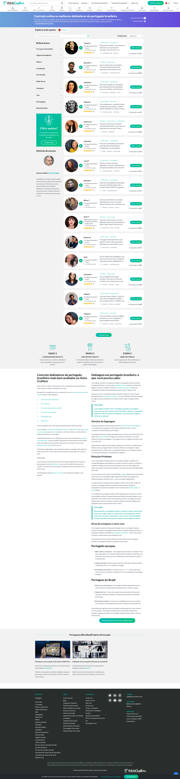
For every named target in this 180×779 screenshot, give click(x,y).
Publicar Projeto (155, 3)
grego (136, 487)
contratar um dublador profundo (57, 429)
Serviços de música (41, 747)
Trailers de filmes (111, 10)
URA (70, 10)
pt (169, 3)
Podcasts (99, 10)
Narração (61, 10)
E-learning (52, 10)
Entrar (176, 3)
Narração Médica (40, 727)
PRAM (37, 719)
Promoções (25, 10)
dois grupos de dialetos (121, 533)
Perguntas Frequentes (119, 3)
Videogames (39, 714)
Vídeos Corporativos (39, 10)
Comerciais (38, 702)
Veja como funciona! (137, 18)
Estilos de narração (69, 723)
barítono (75, 429)
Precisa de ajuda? (137, 21)
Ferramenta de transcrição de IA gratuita (47, 752)
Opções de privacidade (93, 716)
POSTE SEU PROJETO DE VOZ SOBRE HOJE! (117, 620)
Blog (64, 700)
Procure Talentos (13, 10)
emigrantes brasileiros (111, 396)
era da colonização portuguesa (130, 425)
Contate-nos (89, 705)
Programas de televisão (127, 10)
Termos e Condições (92, 708)
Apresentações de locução (71, 726)
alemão (131, 487)
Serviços (84, 3)
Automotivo (142, 10)
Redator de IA (39, 757)
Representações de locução (71, 731)
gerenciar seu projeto (44, 445)
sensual (54, 432)
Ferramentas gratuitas (99, 3)
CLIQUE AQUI (49, 142)
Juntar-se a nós (90, 700)
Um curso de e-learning (48, 412)
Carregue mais (104, 335)
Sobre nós (134, 3)
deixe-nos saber (58, 473)
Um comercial (45, 404)
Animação (90, 10)
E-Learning (38, 704)
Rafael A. (87, 668)
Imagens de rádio (40, 737)
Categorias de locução (70, 721)
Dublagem (38, 698)
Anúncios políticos (168, 10)
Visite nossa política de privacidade (87, 776)
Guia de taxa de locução (70, 705)
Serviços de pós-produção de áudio (46, 745)
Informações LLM (91, 723)
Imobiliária (38, 730)
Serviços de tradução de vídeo (44, 750)
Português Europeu (120, 385)
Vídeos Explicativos (41, 709)
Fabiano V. (48, 668)
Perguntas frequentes (70, 703)
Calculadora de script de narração (45, 755)
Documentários (154, 10)
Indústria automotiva (41, 732)
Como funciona (73, 3)
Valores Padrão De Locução (72, 708)
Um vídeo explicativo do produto (51, 408)
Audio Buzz (54, 464)
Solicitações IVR (46, 416)
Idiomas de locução (69, 713)
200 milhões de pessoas (123, 388)
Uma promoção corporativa (50, 399)
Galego (123, 474)
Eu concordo (131, 777)
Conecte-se (89, 698)
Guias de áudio (39, 735)
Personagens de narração (71, 728)
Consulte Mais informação (44, 23)
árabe (93, 490)
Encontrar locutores (69, 710)
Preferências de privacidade (111, 777)
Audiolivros (79, 10)
